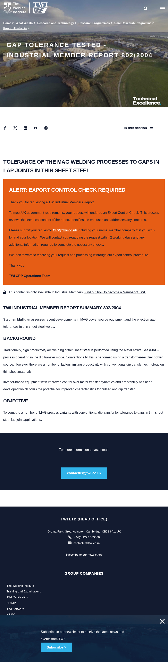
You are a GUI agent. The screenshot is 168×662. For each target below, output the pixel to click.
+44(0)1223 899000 (87, 537)
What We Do (24, 23)
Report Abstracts (15, 28)
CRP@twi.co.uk (65, 230)
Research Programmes (94, 23)
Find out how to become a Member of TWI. (115, 292)
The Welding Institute (20, 585)
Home (7, 23)
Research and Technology (55, 23)
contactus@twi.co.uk (84, 473)
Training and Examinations (24, 591)
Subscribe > (56, 647)
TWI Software (15, 608)
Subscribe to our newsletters (84, 554)
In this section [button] (136, 128)
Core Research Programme (132, 23)
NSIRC (11, 614)
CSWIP (11, 603)
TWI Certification (17, 597)
